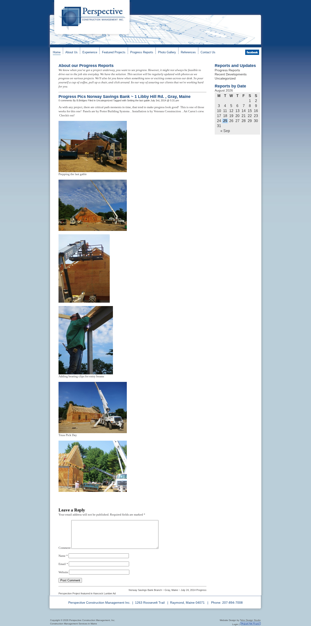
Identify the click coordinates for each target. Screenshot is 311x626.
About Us (71, 52)
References (188, 52)
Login (235, 624)
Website (63, 572)
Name (63, 555)
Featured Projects (113, 52)
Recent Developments (231, 74)
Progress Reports (141, 52)
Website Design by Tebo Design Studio (240, 620)
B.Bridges (81, 100)
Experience (89, 52)
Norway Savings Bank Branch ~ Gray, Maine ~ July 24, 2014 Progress (167, 590)
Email (63, 564)
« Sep (225, 131)
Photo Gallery (167, 52)
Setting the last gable (138, 100)
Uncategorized (225, 78)
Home (57, 52)
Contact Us (208, 52)
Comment (65, 547)
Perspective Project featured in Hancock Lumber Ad (87, 593)
